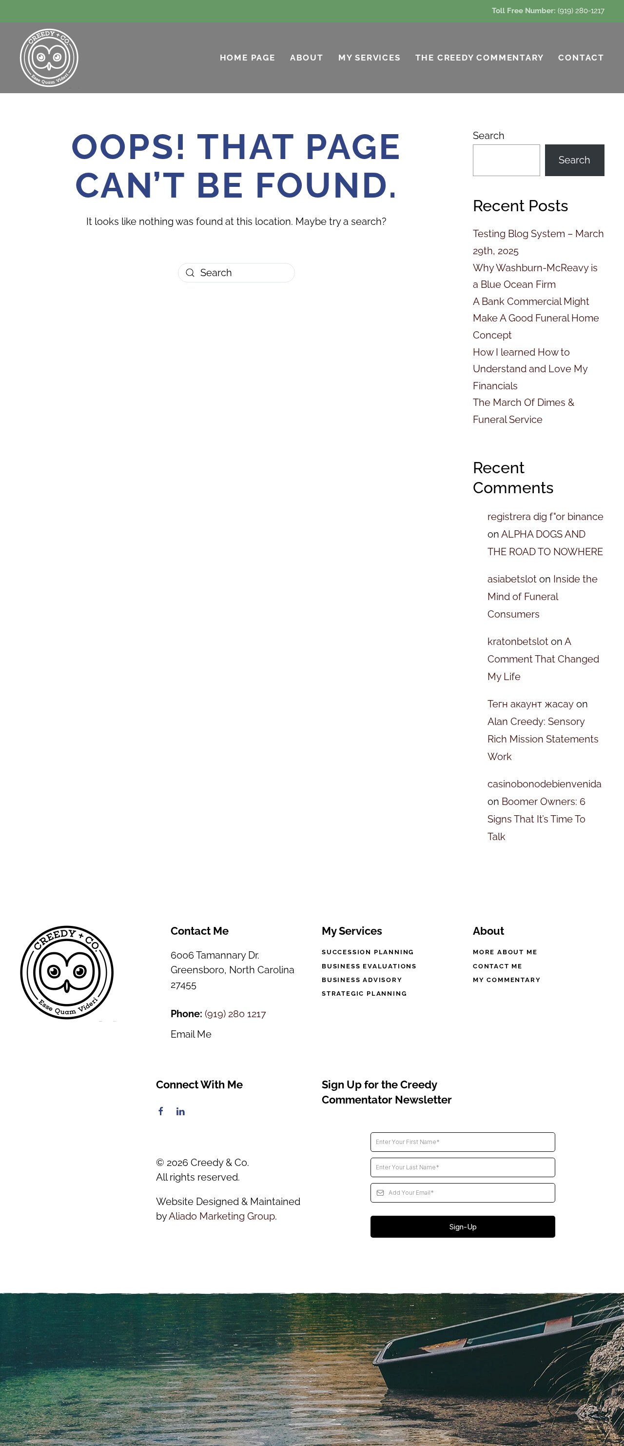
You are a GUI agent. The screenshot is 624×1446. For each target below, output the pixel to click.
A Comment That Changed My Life (543, 659)
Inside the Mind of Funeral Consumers (543, 596)
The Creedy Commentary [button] (479, 57)
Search (489, 135)
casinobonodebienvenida (545, 784)
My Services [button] (369, 57)
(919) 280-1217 (581, 10)
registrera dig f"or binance (546, 516)
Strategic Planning (364, 993)
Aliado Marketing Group (222, 1216)
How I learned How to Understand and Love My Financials (530, 369)
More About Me (505, 952)
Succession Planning (368, 952)
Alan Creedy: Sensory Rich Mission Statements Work (543, 739)
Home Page (247, 57)
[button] (312, 1370)
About (307, 57)
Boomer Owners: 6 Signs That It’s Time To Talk (536, 819)
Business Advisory (362, 980)
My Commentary (507, 980)
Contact (581, 57)
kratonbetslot (518, 641)
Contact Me (498, 966)
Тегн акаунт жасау (531, 704)
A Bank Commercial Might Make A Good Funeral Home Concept (536, 318)
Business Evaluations (369, 966)
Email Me (191, 1034)
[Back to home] (50, 57)
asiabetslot (512, 579)
